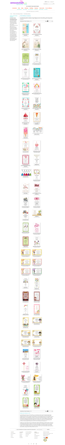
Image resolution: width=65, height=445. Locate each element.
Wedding (31, 8)
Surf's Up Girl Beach (37, 314)
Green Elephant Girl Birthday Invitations (36, 49)
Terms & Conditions (21, 436)
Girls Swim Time (25, 327)
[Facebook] (31, 443)
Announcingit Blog (13, 433)
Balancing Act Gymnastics (37, 246)
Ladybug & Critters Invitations (13, 28)
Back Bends (25, 287)
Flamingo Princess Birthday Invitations (26, 108)
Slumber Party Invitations (13, 34)
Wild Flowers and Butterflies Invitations (37, 108)
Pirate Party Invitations (13, 31)
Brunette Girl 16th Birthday (25, 381)
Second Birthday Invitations (13, 33)
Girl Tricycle (25, 193)
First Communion (30, 9)
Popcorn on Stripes (37, 301)
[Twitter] (33, 443)
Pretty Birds (25, 394)
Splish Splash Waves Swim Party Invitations (36, 79)
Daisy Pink (36, 371)
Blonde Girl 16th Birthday (37, 381)
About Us (12, 434)
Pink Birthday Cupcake (36, 151)
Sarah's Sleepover (25, 407)
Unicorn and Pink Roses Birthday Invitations (37, 35)
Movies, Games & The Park (13, 29)
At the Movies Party (26, 219)
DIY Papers (46, 9)
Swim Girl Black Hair (37, 323)
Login (35, 434)
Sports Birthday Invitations (13, 35)
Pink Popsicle (26, 137)
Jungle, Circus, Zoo (12, 26)
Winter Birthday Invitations (13, 39)
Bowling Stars (37, 288)
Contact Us (21, 434)
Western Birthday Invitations (13, 38)
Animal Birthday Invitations (13, 20)
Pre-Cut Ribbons (49, 8)
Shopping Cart (52, 1)
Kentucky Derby (19, 9)
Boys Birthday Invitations (13, 18)
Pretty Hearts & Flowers (36, 180)
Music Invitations (12, 30)
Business (36, 8)
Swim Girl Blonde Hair (25, 336)
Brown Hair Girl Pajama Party (37, 265)
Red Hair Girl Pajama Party (25, 274)
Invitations (14, 8)
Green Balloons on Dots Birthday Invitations (25, 64)
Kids (19, 8)
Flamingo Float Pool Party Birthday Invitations (25, 94)
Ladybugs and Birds (26, 314)
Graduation (36, 9)
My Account (47, 1)
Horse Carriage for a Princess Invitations (36, 193)
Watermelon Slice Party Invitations (25, 123)
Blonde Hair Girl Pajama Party (25, 265)
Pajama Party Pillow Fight (25, 232)
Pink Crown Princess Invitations (25, 78)
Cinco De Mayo (25, 9)
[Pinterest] (36, 443)
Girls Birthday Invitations (13, 19)
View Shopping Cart (36, 435)
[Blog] (28, 443)
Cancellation (21, 437)
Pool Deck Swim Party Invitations (25, 35)
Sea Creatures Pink (25, 151)
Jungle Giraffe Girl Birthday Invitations (26, 49)
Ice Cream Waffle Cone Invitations (37, 123)
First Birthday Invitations (13, 17)
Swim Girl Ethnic (36, 336)
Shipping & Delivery (28, 433)
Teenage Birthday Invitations (13, 36)
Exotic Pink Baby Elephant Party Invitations (25, 166)
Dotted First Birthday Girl (37, 233)
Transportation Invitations (13, 37)
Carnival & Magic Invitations (13, 22)
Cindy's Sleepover (36, 407)
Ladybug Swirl (37, 164)
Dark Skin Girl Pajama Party (37, 274)
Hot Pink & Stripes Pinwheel (25, 371)
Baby (22, 8)
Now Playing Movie (25, 301)
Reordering (35, 438)
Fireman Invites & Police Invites (14, 25)
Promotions (12, 437)
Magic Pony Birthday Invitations (37, 93)
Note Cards (42, 8)
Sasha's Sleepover (36, 394)
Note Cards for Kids (12, 40)
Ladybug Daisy (25, 246)
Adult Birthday (41, 9)
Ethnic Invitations (12, 24)
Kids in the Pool (36, 134)
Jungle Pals (36, 216)
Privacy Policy (27, 434)
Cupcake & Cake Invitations (13, 23)
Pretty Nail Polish (25, 176)
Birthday (26, 8)
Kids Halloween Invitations (13, 27)
